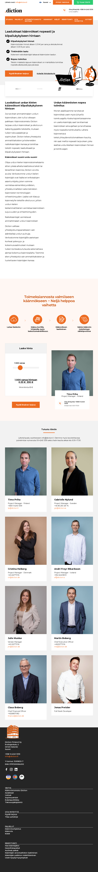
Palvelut (19, 19)
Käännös (9, 831)
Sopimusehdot (11, 798)
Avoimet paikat (11, 850)
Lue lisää (15, 478)
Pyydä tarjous (62, 2)
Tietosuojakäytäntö (13, 802)
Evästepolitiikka (12, 800)
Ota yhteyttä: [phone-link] (81, 9)
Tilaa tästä (85, 2)
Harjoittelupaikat (12, 848)
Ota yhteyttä (78, 20)
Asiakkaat (48, 19)
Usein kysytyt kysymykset (16, 858)
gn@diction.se (60, 508)
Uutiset (88, 19)
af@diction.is (59, 577)
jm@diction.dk (14, 647)
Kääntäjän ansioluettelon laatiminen (21, 853)
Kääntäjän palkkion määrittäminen (20, 855)
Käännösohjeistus (13, 829)
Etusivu (9, 19)
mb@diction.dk (60, 647)
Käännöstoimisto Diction (33, 20)
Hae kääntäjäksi (12, 846)
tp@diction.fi (13, 508)
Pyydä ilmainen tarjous (19, 73)
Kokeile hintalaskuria (46, 73)
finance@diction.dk (16, 716)
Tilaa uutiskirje (11, 817)
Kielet (57, 19)
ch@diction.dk (14, 577)
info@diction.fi (21, 2)
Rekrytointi (67, 19)
